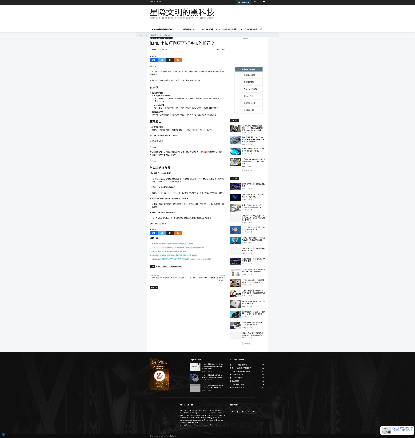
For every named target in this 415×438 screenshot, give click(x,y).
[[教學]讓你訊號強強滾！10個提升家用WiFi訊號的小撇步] (235, 197)
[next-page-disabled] (154, 295)
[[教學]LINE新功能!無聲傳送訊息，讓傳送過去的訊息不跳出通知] (235, 335)
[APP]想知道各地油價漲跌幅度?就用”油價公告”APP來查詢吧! (174, 255)
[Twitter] (258, 1)
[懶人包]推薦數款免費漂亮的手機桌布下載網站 (169, 251)
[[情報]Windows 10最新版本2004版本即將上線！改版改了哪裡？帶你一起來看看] (235, 218)
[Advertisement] (189, 22)
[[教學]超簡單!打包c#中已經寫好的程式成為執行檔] (235, 251)
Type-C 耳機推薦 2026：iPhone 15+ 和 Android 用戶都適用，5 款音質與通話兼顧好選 (253, 139)
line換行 (158, 266)
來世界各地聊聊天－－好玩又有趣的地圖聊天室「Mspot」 (173, 244)
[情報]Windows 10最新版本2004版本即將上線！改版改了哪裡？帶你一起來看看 (253, 218)
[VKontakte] (253, 412)
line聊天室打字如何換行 (175, 266)
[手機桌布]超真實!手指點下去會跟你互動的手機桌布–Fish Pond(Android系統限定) (182, 259)
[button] (261, 29)
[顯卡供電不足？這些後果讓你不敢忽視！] (235, 186)
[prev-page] (151, 295)
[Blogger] (232, 412)
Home (141, 35)
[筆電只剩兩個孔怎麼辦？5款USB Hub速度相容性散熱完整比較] (235, 208)
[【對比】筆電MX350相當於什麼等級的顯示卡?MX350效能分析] (235, 272)
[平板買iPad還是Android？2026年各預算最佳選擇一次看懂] (235, 151)
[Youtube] (264, 1)
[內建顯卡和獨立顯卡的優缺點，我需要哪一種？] (235, 261)
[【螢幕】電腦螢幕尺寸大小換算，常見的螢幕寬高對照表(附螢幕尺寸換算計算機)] (195, 367)
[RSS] (178, 60)
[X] (170, 60)
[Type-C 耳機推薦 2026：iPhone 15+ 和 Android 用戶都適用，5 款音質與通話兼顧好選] (235, 140)
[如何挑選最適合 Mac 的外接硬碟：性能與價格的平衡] (235, 325)
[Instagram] (255, 1)
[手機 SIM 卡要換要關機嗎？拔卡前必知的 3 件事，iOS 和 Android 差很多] (235, 162)
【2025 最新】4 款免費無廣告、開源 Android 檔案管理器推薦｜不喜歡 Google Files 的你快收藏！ (253, 128)
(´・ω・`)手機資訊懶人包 (151, 35)
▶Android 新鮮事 (168, 38)
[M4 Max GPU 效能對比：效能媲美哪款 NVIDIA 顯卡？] (235, 304)
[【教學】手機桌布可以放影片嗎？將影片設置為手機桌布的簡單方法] (235, 293)
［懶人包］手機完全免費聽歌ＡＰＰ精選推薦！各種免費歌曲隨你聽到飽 (178, 247)
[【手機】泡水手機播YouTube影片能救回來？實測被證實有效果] (235, 240)
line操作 (165, 266)
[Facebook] (252, 1)
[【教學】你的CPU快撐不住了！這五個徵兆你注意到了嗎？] (235, 230)
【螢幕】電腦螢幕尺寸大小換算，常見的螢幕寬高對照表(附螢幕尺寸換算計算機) (213, 366)
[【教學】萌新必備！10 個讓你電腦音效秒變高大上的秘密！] (235, 283)
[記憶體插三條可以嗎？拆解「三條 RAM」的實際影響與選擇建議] (235, 314)
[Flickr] (243, 412)
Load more (247, 170)
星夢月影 (154, 49)
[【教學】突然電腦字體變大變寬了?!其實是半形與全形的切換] (195, 388)
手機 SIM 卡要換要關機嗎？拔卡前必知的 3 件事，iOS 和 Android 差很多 (253, 161)
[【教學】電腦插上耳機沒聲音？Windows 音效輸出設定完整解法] (195, 378)
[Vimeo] (261, 1)
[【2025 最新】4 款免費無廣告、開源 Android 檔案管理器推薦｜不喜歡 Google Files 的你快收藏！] (235, 128)
